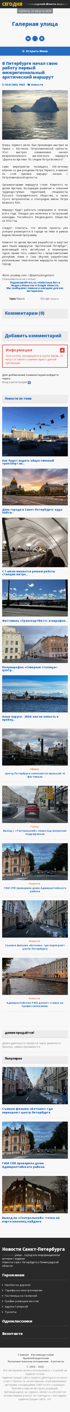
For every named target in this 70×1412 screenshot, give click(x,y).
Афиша (34, 769)
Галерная (8, 1255)
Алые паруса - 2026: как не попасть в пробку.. (30, 718)
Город (35, 826)
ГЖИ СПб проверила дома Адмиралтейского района (35, 889)
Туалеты (11, 1312)
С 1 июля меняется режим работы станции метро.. (28, 573)
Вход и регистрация (14, 382)
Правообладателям (36, 1358)
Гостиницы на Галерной (21, 1295)
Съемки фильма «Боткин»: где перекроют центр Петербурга (35, 947)
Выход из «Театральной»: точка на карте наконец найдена (31, 1219)
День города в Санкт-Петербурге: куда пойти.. (32, 511)
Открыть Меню (37, 51)
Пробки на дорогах (18, 1285)
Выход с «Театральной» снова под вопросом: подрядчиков (35, 832)
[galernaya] (42, 38)
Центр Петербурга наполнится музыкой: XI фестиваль (35, 775)
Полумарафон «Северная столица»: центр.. (30, 668)
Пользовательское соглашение (28, 1361)
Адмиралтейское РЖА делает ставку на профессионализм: (35, 1004)
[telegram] (35, 38)
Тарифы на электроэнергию (23, 1290)
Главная (23, 1354)
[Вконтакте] (28, 38)
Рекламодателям (42, 1354)
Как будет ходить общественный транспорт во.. (28, 462)
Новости (37, 84)
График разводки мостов (22, 1301)
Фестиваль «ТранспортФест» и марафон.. (34, 620)
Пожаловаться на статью (19, 279)
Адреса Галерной (16, 1306)
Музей (6, 199)
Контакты (57, 1361)
